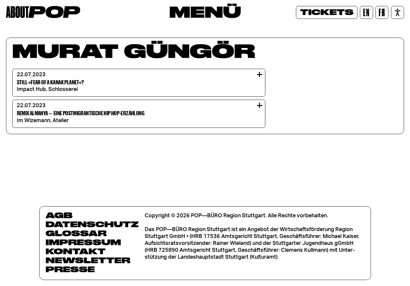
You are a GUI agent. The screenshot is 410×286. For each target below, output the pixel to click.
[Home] (43, 12)
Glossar (76, 233)
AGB (59, 215)
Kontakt (76, 251)
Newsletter (88, 260)
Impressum (83, 242)
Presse (70, 269)
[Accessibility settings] (397, 12)
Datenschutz (92, 224)
